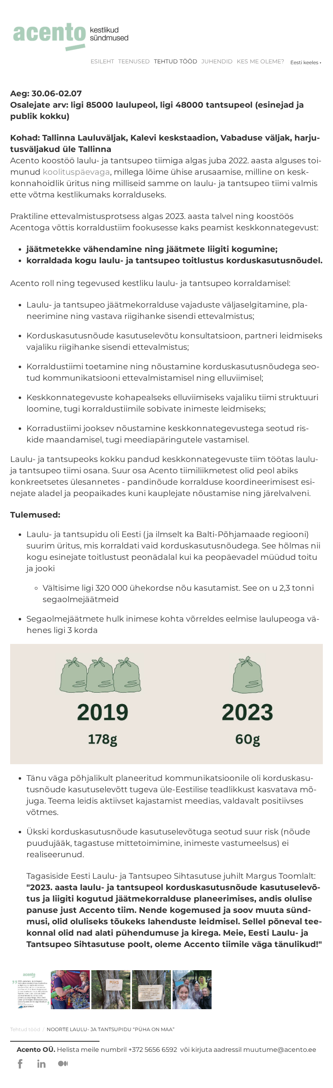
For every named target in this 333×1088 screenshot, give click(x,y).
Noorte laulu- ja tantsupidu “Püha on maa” (111, 1029)
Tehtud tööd (175, 61)
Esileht (102, 61)
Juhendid (217, 61)
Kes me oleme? (260, 61)
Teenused (134, 61)
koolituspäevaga (76, 172)
